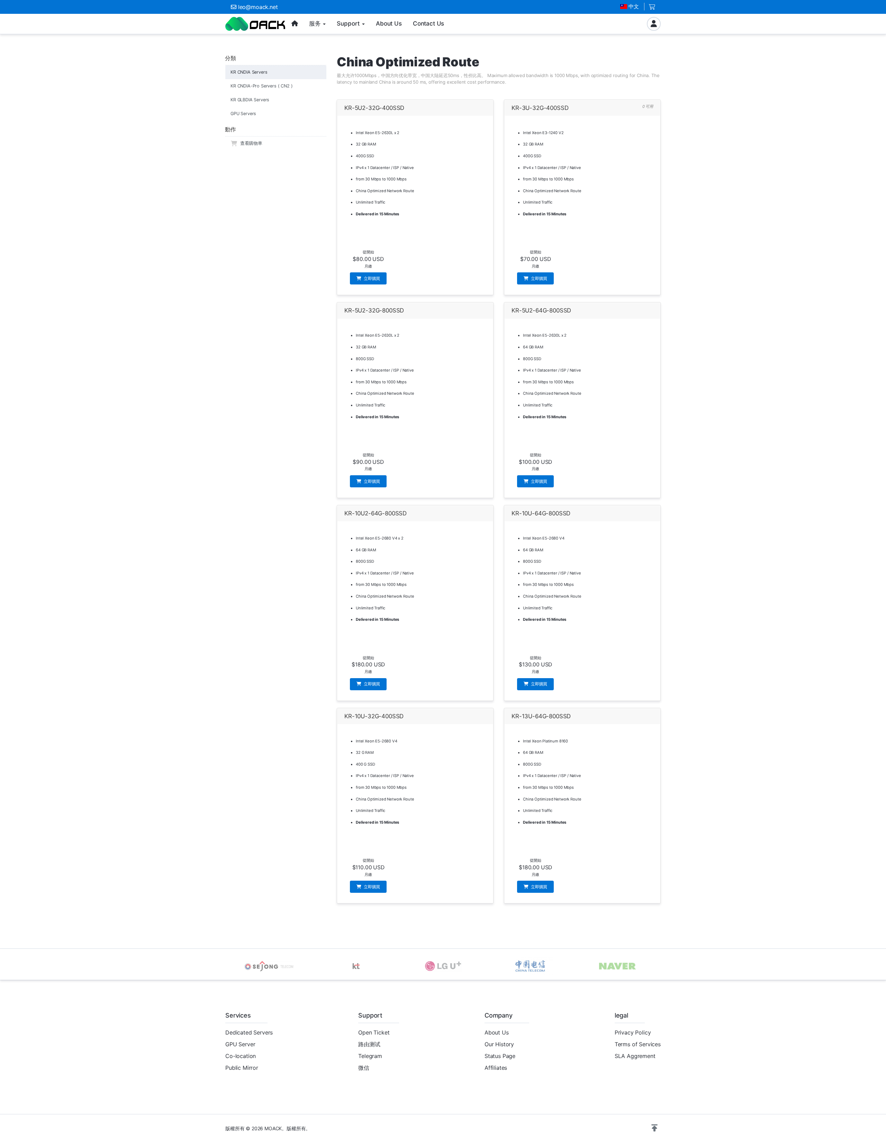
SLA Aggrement (635, 1055)
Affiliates (496, 1067)
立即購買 (371, 278)
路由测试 (369, 1044)
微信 (363, 1067)
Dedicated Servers (249, 1032)
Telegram (370, 1055)
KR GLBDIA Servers (249, 99)
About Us (497, 1032)
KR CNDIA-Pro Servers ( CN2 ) (261, 85)
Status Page (500, 1055)
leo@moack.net (258, 6)
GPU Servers (243, 113)
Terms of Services (638, 1044)
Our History (499, 1044)
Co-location (240, 1055)
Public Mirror (241, 1067)
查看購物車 (249, 143)
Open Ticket (373, 1032)
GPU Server (240, 1044)
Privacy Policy (633, 1032)
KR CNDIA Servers (248, 72)
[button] (654, 1128)
